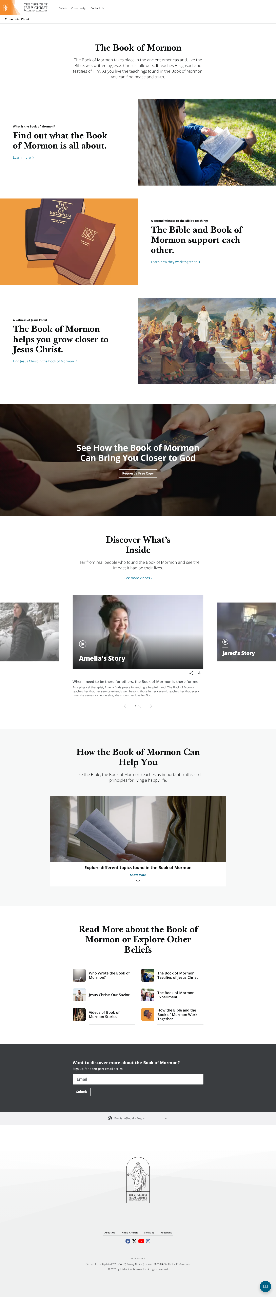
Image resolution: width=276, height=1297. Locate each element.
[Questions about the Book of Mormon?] (265, 1286)
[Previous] (125, 706)
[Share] (191, 673)
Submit (81, 1091)
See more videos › (138, 578)
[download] (199, 673)
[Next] (150, 706)
